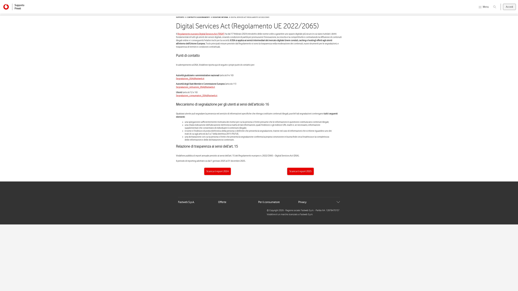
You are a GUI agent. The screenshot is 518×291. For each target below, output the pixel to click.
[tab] (259, 202)
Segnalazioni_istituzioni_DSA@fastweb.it (195, 87)
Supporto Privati (19, 7)
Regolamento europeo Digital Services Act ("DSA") (201, 33)
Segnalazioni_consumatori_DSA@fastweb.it (196, 95)
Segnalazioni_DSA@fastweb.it (190, 78)
